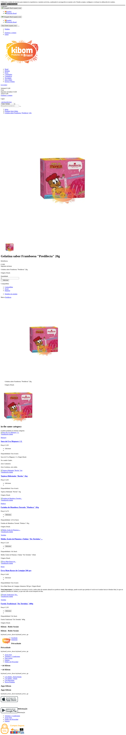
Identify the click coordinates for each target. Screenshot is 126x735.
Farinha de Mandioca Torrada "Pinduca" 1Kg (20, 507)
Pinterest (7, 290)
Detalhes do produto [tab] (11, 294)
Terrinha (3, 535)
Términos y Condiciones (12, 656)
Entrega (7, 660)
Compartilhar (9, 287)
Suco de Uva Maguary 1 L (11, 441)
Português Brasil (11, 13)
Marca (3, 297)
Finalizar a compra (10, 33)
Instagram (14, 639)
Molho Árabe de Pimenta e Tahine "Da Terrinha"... (22, 539)
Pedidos (7, 29)
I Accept (3, 4)
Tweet (7, 289)
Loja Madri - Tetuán (11, 678)
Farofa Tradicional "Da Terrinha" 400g (17, 604)
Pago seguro (8, 658)
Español (8, 11)
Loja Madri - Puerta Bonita (13, 677)
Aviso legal (8, 655)
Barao (3, 566)
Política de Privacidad (11, 662)
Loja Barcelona (9, 680)
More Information (11, 4)
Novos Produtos (10, 682)
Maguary (3, 437)
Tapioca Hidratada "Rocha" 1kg (14, 476)
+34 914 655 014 (6, 102)
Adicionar (5, 280)
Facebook (14, 638)
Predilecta (8, 297)
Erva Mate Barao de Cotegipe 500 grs (16, 570)
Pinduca (3, 503)
